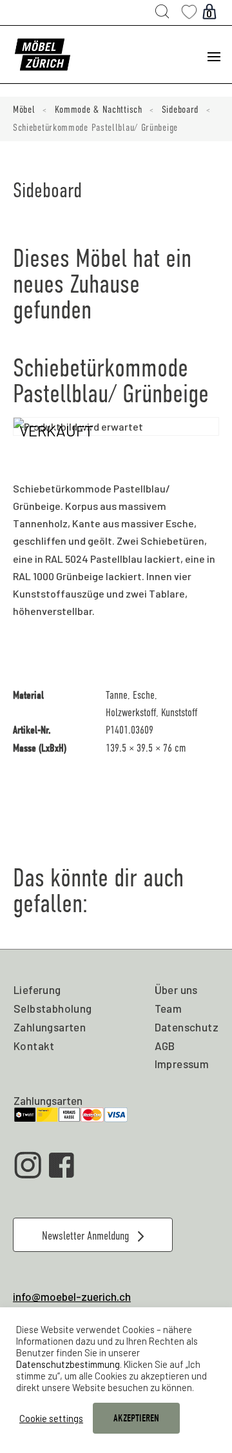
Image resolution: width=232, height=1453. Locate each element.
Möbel (24, 109)
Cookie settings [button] (51, 1418)
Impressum (182, 1063)
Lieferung (37, 989)
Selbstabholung (53, 1008)
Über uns (176, 989)
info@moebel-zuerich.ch (72, 1296)
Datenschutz (186, 1026)
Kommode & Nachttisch (98, 109)
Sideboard (180, 109)
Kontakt (34, 1045)
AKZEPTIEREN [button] (136, 1418)
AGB (165, 1045)
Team (168, 1008)
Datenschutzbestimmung (68, 1364)
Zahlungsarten (50, 1026)
